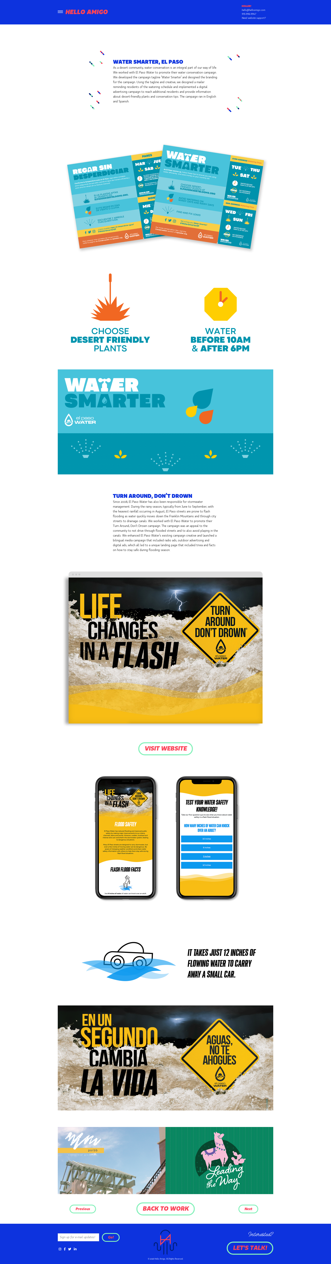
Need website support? (254, 18)
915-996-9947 (249, 14)
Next (248, 1209)
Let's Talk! (250, 1248)
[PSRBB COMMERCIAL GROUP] (112, 1160)
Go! (111, 1237)
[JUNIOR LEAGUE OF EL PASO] (219, 1160)
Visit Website (165, 749)
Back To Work (166, 1209)
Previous (83, 1209)
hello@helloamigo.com (253, 10)
